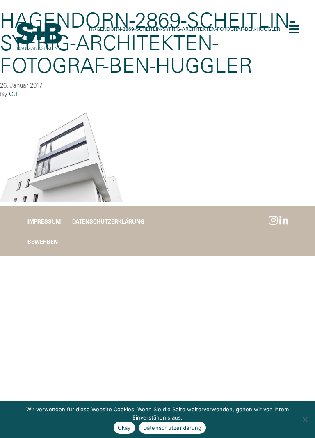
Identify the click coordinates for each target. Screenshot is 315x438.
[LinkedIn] (283, 220)
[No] (305, 419)
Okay (124, 427)
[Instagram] (273, 220)
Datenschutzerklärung (108, 221)
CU (13, 94)
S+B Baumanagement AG (39, 37)
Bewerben (42, 241)
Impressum (44, 221)
